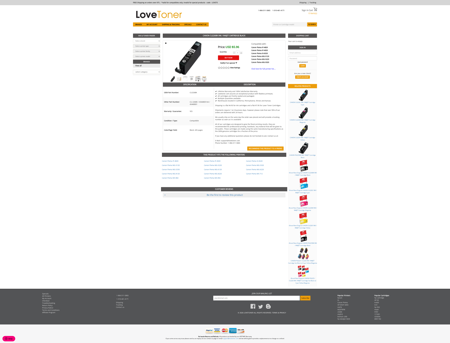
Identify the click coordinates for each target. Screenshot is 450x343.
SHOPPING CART (302, 35)
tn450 (376, 302)
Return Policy (47, 305)
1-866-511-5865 (264, 10)
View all (138, 65)
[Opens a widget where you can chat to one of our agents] (8, 339)
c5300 (340, 312)
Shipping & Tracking (171, 24)
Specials (187, 24)
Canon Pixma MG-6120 (213, 169)
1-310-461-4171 (278, 10)
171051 (377, 314)
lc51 (376, 305)
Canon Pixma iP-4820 (259, 47)
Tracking (312, 2)
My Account (152, 24)
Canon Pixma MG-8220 (213, 174)
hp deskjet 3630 (344, 319)
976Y (376, 312)
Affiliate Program (48, 312)
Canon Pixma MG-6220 (255, 169)
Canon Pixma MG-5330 (171, 169)
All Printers (46, 296)
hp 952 (377, 307)
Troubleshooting (48, 303)
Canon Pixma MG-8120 (171, 174)
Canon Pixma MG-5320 (260, 62)
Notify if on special (227, 63)
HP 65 (376, 300)
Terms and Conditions (51, 310)
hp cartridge (379, 298)
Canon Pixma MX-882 (170, 178)
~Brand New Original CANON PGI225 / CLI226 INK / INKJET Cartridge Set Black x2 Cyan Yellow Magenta (302, 280)
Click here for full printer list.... (263, 69)
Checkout (45, 301)
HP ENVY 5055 (343, 305)
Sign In (305, 10)
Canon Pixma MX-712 (254, 174)
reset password (303, 62)
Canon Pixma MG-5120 (260, 56)
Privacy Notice (47, 308)
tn (338, 300)
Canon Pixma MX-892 (212, 178)
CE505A (377, 316)
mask (376, 309)
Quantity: (223, 52)
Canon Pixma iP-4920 (259, 50)
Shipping (302, 2)
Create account (302, 77)
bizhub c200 (342, 316)
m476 (340, 307)
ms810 (340, 314)
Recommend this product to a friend (265, 148)
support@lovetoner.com (230, 338)
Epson (340, 298)
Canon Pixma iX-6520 (259, 53)
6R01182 (377, 319)
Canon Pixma (343, 302)
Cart (311, 10)
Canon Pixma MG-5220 (260, 59)
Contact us (201, 24)
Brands (138, 24)
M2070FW (341, 309)
